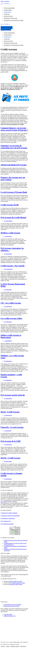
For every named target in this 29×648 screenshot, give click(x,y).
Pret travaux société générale (13, 395)
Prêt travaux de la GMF (11, 441)
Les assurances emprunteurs (8, 518)
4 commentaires (8, 306)
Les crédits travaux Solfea (11, 318)
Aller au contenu (5, 1)
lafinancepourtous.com (9, 616)
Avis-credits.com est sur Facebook (12, 604)
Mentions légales (15, 646)
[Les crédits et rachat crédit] (5, 4)
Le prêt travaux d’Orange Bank (14, 192)
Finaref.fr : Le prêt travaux (12, 427)
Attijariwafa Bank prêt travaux (14, 165)
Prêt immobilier (8, 10)
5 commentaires (8, 236)
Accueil (3, 646)
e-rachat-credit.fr (8, 614)
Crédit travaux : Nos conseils (12, 266)
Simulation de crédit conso (10, 18)
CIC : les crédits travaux (11, 303)
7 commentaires (8, 340)
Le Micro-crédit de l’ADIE (15, 581)
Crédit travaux (7, 12)
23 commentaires (8, 269)
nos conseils (4, 501)
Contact (8, 646)
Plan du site (23, 646)
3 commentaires (8, 253)
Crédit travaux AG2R (10, 205)
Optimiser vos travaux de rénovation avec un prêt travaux (14, 147)
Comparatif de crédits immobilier (9, 513)
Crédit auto (7, 14)
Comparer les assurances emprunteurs (10, 515)
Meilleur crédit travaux (10, 233)
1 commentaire (7, 430)
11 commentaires (8, 221)
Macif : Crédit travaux (10, 412)
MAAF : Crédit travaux (10, 458)
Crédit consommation (9, 8)
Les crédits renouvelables (7, 524)
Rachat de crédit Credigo (16, 584)
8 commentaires (8, 321)
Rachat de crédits (8, 16)
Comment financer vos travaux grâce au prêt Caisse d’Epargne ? (14, 129)
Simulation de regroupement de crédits (13, 20)
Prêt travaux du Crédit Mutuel (13, 217)
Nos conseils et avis (6, 521)
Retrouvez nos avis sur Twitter (11, 606)
